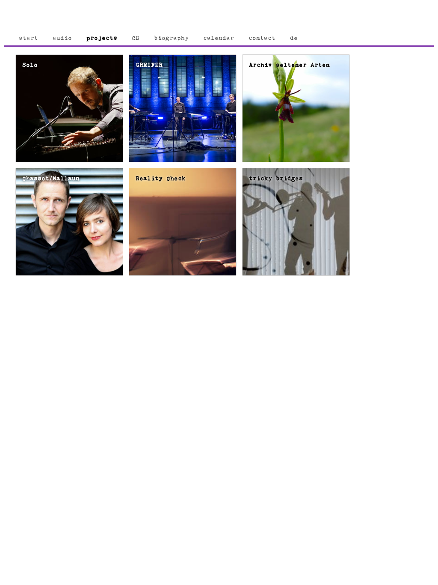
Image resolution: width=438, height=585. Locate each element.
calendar (218, 38)
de (294, 38)
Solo (30, 65)
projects (101, 38)
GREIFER (149, 65)
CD (135, 38)
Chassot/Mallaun (51, 179)
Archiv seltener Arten (289, 65)
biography (171, 38)
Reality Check (161, 179)
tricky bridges (276, 179)
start (28, 38)
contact (262, 38)
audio (62, 38)
